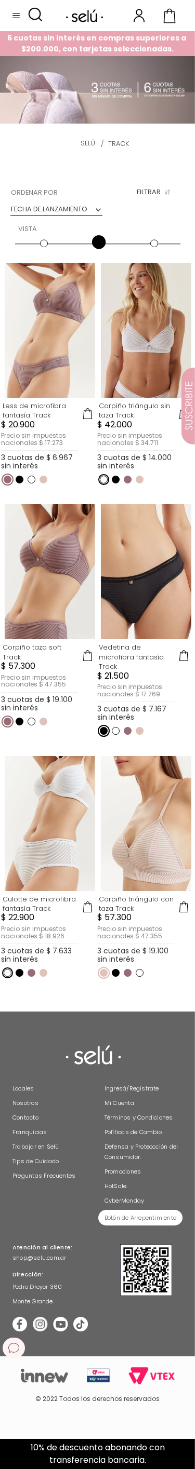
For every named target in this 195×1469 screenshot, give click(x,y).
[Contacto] (14, 1348)
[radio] (42, 233)
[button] (35, 15)
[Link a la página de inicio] (88, 144)
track (118, 143)
